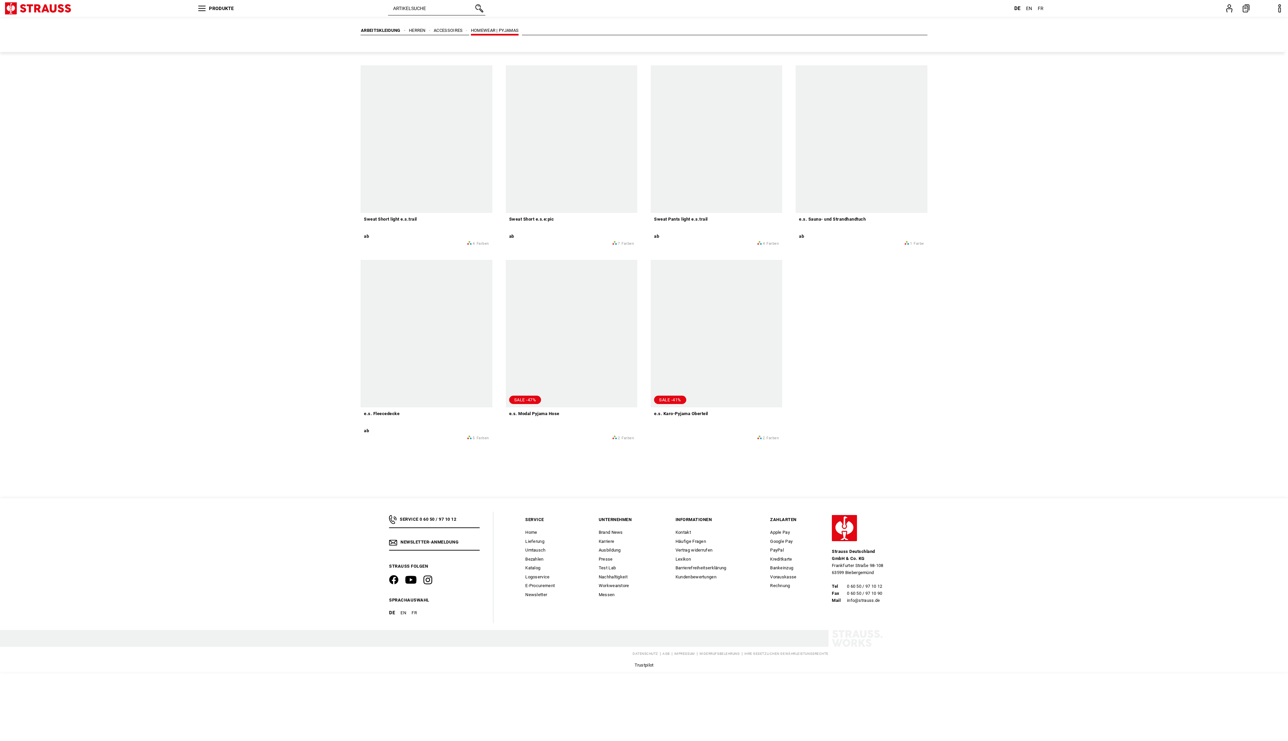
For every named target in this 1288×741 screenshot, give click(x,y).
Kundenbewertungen (696, 576)
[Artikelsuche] (478, 8)
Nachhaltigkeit (613, 576)
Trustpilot (644, 665)
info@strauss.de (863, 600)
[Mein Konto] (1229, 8)
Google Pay (781, 541)
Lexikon (683, 559)
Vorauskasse (783, 576)
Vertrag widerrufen (694, 550)
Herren (417, 30)
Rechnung (780, 585)
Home (531, 532)
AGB (666, 654)
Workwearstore (614, 585)
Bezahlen (534, 559)
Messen (607, 594)
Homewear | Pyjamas (495, 30)
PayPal (777, 550)
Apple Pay (780, 532)
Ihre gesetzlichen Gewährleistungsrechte (786, 654)
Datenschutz (645, 654)
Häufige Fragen (691, 541)
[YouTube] (411, 580)
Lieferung (534, 541)
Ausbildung (610, 550)
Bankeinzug (781, 567)
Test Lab (607, 567)
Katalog (532, 567)
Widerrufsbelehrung (719, 654)
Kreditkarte (781, 559)
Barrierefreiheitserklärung (701, 567)
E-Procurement (540, 585)
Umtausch (535, 550)
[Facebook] (393, 579)
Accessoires (448, 30)
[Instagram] (427, 579)
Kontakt (683, 532)
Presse (606, 559)
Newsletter (536, 594)
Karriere (606, 541)
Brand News (611, 532)
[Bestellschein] (1246, 8)
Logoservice (537, 576)
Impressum (684, 654)
